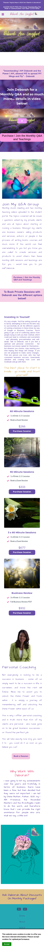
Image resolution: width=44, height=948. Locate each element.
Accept (7, 944)
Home (22, 915)
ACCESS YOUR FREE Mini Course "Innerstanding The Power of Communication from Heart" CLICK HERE (22, 7)
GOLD (22, 928)
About (22, 921)
